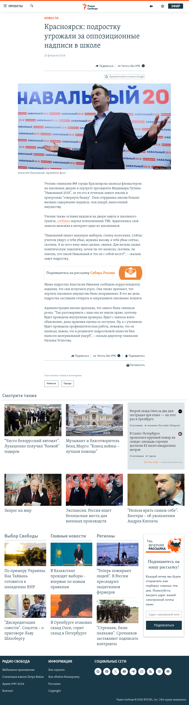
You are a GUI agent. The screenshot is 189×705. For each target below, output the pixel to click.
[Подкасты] (159, 671)
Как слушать (56, 670)
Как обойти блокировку (64, 677)
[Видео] (151, 6)
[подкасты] (162, 6)
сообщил (63, 221)
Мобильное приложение (18, 670)
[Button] (104, 66)
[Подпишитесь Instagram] (141, 671)
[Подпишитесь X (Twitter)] (115, 671)
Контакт (7, 691)
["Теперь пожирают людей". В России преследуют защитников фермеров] (117, 554)
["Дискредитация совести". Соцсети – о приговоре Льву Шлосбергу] (25, 606)
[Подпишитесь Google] (98, 671)
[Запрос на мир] (32, 490)
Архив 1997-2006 (13, 684)
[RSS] (150, 671)
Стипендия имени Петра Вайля (23, 677)
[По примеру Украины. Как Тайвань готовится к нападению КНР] (25, 554)
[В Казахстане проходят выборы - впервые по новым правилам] (71, 554)
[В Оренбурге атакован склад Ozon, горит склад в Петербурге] (71, 606)
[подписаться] (167, 671)
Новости (51, 18)
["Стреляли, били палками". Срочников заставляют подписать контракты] (117, 611)
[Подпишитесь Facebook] (106, 671)
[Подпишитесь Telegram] (133, 671)
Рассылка (54, 684)
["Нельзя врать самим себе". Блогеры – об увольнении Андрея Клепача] (156, 490)
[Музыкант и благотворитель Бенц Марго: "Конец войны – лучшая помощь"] (94, 420)
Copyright (54, 691)
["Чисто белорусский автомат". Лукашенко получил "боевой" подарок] (32, 420)
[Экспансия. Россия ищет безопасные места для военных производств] (94, 490)
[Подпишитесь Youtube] (124, 671)
